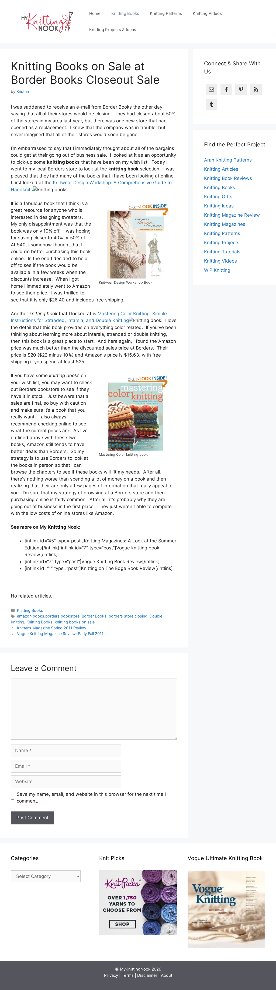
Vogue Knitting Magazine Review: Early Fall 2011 (60, 633)
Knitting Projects (221, 242)
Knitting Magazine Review (232, 215)
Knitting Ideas (219, 206)
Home (95, 13)
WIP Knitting (217, 270)
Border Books (94, 616)
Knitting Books (125, 13)
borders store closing (128, 616)
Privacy (111, 975)
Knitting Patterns (166, 13)
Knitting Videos (207, 13)
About (166, 975)
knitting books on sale (75, 622)
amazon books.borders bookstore (48, 616)
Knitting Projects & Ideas (112, 29)
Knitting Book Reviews (228, 178)
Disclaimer (147, 975)
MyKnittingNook (135, 969)
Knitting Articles (221, 169)
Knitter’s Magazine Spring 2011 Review (51, 628)
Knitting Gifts (218, 196)
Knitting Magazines (224, 224)
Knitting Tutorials (222, 251)
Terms (128, 975)
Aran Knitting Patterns (228, 160)
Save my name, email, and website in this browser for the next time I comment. (91, 797)
